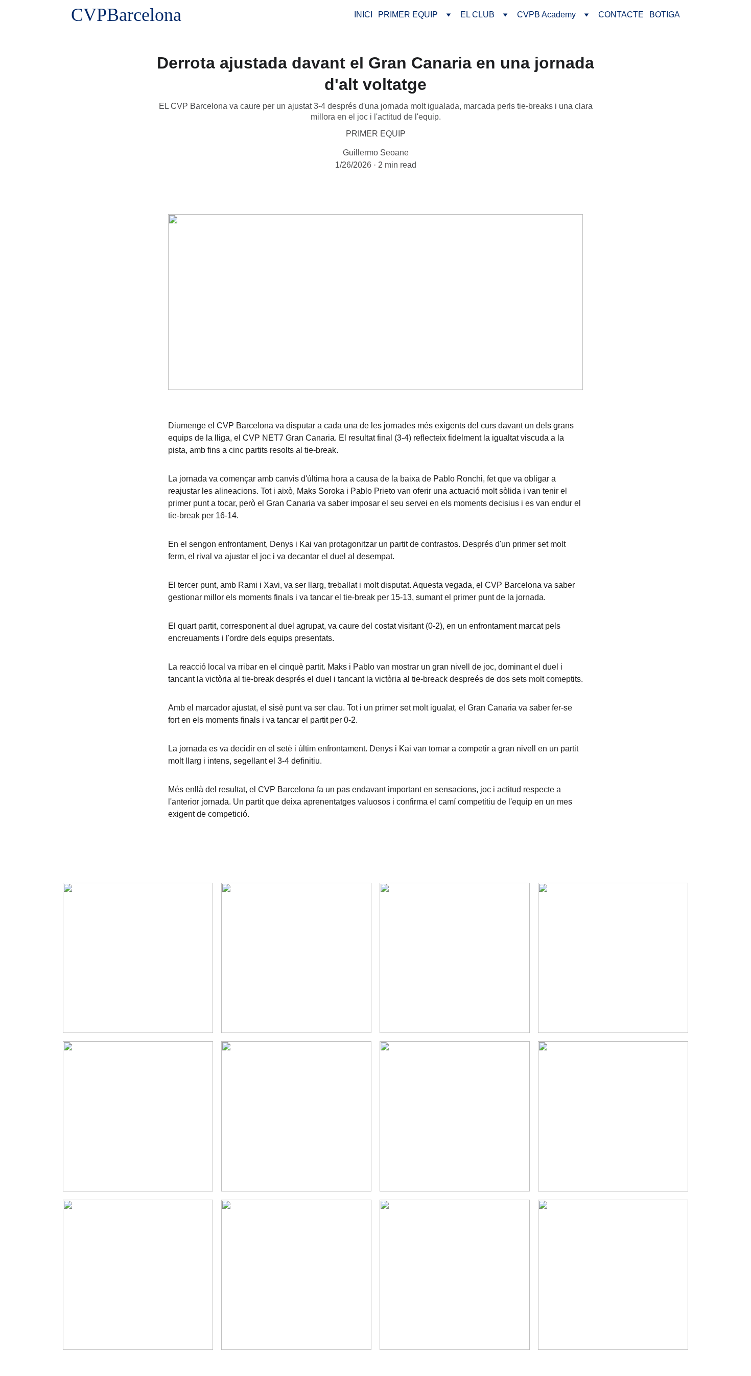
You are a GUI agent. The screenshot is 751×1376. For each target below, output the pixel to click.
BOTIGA (664, 14)
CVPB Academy (546, 14)
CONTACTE (621, 14)
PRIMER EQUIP (408, 14)
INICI (363, 14)
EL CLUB (477, 14)
